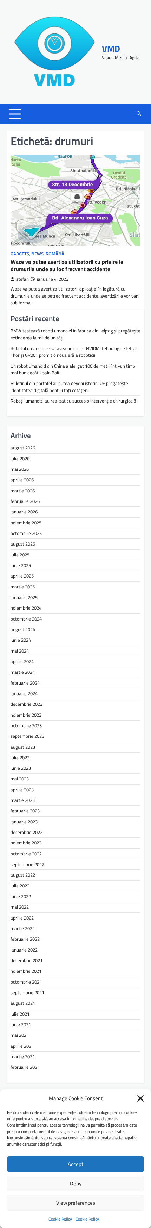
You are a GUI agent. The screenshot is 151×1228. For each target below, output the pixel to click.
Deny (75, 1183)
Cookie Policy (60, 1219)
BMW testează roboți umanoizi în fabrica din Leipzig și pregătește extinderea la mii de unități (75, 334)
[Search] (138, 114)
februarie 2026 (25, 501)
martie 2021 (23, 1056)
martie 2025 (23, 586)
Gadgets (20, 253)
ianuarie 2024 (24, 693)
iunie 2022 (21, 896)
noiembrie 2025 (26, 522)
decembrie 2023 (26, 703)
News (37, 253)
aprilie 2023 (22, 789)
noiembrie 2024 (26, 607)
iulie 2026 (20, 458)
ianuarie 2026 (24, 511)
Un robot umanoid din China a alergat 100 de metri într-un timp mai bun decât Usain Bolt (73, 369)
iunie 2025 (21, 565)
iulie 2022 (20, 885)
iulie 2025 (20, 554)
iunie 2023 (21, 768)
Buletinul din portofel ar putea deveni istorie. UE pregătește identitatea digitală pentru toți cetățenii (69, 386)
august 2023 (23, 746)
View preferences (75, 1203)
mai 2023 (20, 778)
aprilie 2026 (22, 479)
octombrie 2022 (26, 853)
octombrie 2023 (26, 725)
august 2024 (23, 629)
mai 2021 (20, 1035)
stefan (22, 279)
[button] (140, 1098)
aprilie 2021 (22, 1045)
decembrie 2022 (26, 832)
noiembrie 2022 (26, 842)
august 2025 (23, 543)
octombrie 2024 (26, 618)
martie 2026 (23, 490)
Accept (75, 1164)
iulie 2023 (20, 757)
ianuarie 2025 (24, 597)
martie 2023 (23, 800)
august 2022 (23, 874)
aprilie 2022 (22, 917)
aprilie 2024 (22, 661)
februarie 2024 (25, 682)
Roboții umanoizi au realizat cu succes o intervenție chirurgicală (73, 400)
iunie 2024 (21, 639)
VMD (111, 48)
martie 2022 (23, 928)
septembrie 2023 (27, 736)
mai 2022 (20, 906)
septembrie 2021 (27, 992)
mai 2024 (20, 650)
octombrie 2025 (26, 533)
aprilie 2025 (22, 575)
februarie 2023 (25, 810)
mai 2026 (20, 469)
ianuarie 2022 (24, 949)
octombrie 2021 (26, 981)
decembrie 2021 (26, 960)
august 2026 (23, 447)
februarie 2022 (25, 938)
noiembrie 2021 (26, 970)
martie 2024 (23, 671)
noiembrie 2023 (26, 714)
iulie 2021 (20, 1013)
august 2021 (23, 1002)
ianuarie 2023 (24, 821)
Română (55, 253)
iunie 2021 (21, 1024)
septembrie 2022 (27, 864)
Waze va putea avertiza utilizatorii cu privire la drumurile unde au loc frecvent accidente (67, 265)
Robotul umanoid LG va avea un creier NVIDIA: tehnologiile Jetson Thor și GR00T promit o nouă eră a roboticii (75, 352)
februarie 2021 (25, 1067)
